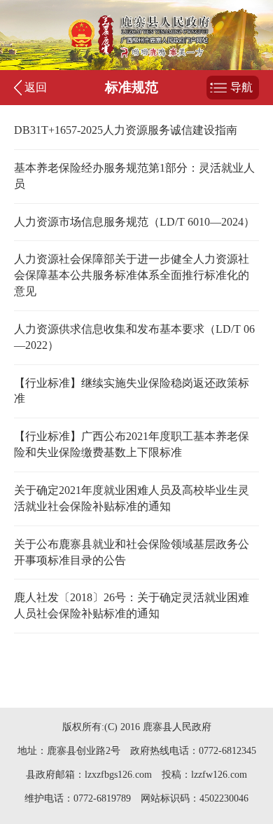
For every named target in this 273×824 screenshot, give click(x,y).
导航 (241, 87)
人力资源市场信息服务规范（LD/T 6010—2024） (134, 222)
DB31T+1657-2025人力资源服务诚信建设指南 (125, 130)
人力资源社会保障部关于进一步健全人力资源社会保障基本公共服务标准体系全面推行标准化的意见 (131, 275)
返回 (35, 87)
